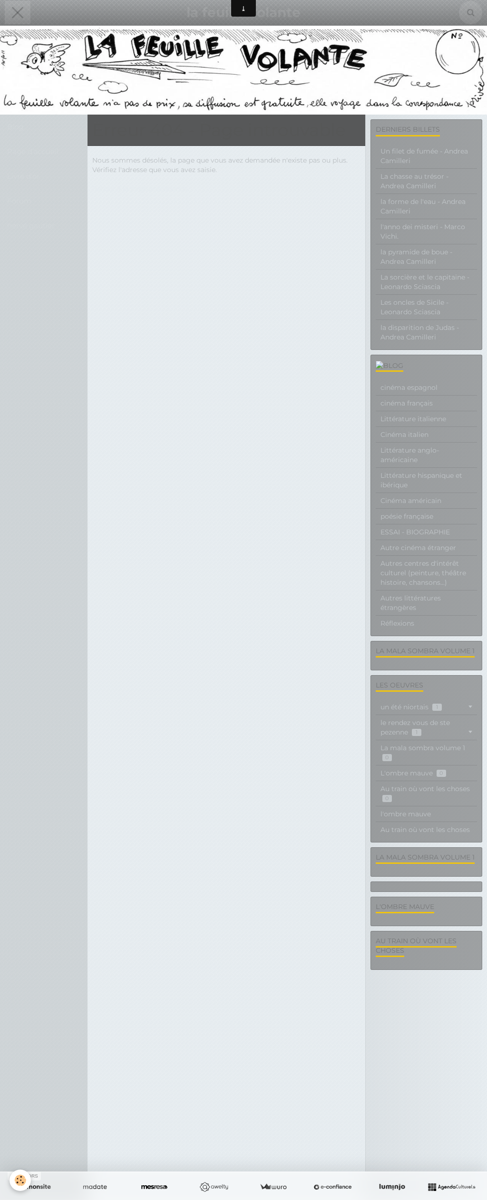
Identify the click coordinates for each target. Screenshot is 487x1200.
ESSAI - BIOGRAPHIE (415, 532)
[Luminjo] (392, 1187)
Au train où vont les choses (425, 793)
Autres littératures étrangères (410, 603)
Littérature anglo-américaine (409, 455)
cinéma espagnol (409, 387)
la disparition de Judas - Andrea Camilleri (419, 332)
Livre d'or (23, 176)
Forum (19, 200)
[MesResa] (154, 1187)
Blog (15, 126)
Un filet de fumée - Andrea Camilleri (424, 156)
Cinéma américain (410, 500)
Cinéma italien (404, 434)
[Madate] (95, 1187)
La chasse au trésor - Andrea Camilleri (414, 181)
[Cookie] (20, 1180)
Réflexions (397, 623)
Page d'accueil (32, 151)
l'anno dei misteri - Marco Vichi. (422, 232)
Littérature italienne (413, 419)
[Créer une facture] (273, 1187)
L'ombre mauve (411, 773)
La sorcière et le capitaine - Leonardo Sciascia (424, 282)
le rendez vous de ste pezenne (415, 727)
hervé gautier (31, 225)
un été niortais (409, 707)
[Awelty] (214, 1187)
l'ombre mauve (405, 814)
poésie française (406, 516)
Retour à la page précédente (139, 188)
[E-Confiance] (333, 1187)
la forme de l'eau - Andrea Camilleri (423, 206)
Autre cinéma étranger (418, 547)
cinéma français (406, 403)
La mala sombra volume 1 (422, 752)
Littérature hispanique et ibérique (421, 480)
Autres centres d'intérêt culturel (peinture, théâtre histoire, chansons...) (423, 573)
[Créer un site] (35, 1187)
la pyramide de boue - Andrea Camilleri (416, 257)
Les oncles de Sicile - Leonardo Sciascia (414, 307)
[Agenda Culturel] (451, 1187)
